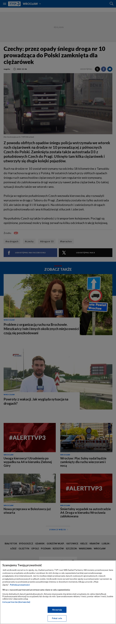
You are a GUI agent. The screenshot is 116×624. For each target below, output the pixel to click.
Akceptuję (57, 609)
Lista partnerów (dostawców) (16, 602)
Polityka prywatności (20, 585)
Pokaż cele (57, 618)
